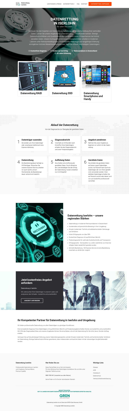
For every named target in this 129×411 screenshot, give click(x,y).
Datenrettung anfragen (100, 4)
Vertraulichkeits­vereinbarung (102, 378)
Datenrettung (68, 4)
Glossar (95, 367)
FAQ (78, 4)
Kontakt (84, 4)
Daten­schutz (97, 376)
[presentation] (62, 107)
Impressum (96, 373)
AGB (94, 370)
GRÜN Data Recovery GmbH (74, 402)
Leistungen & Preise (54, 4)
